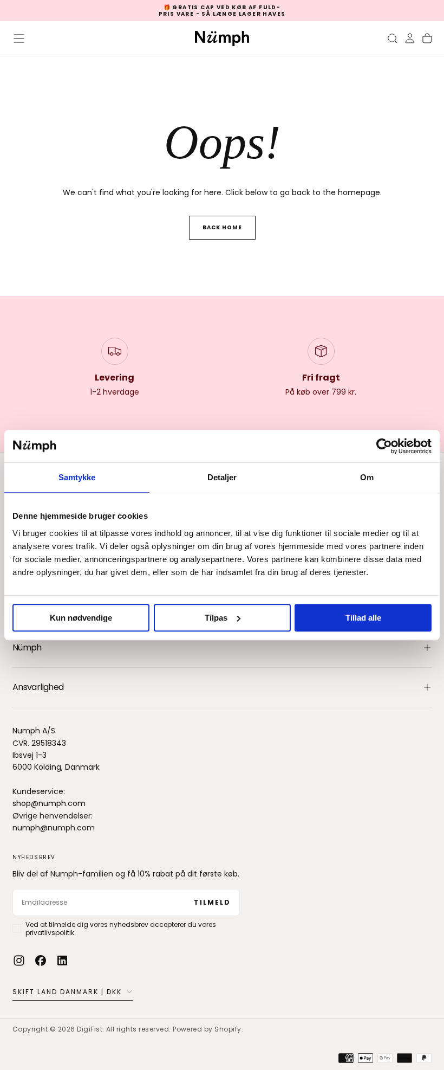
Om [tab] (367, 477)
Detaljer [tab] (222, 477)
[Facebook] (40, 960)
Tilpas (216, 617)
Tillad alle (363, 617)
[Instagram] (18, 960)
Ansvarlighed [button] (37, 687)
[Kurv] (427, 38)
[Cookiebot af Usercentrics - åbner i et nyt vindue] (384, 446)
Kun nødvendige (81, 617)
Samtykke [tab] (77, 477)
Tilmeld (212, 902)
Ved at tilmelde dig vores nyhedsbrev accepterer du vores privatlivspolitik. (120, 928)
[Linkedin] (62, 960)
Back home (222, 227)
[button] (18, 38)
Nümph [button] (27, 647)
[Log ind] (409, 38)
